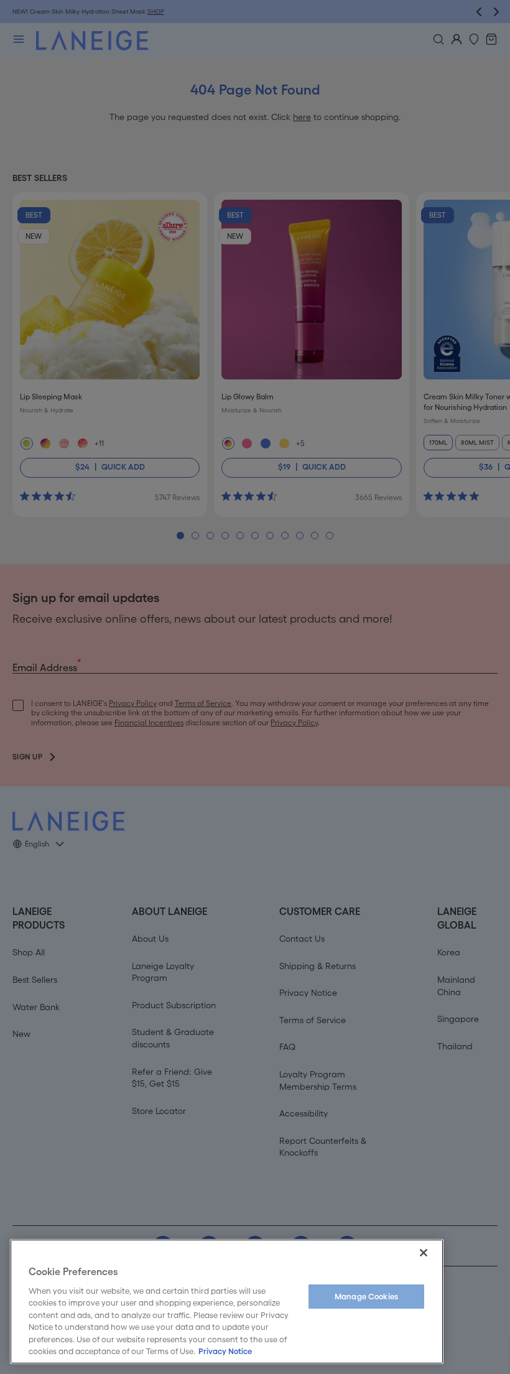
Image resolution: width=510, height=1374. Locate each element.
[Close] (423, 1252)
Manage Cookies (366, 1296)
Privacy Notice (225, 1351)
